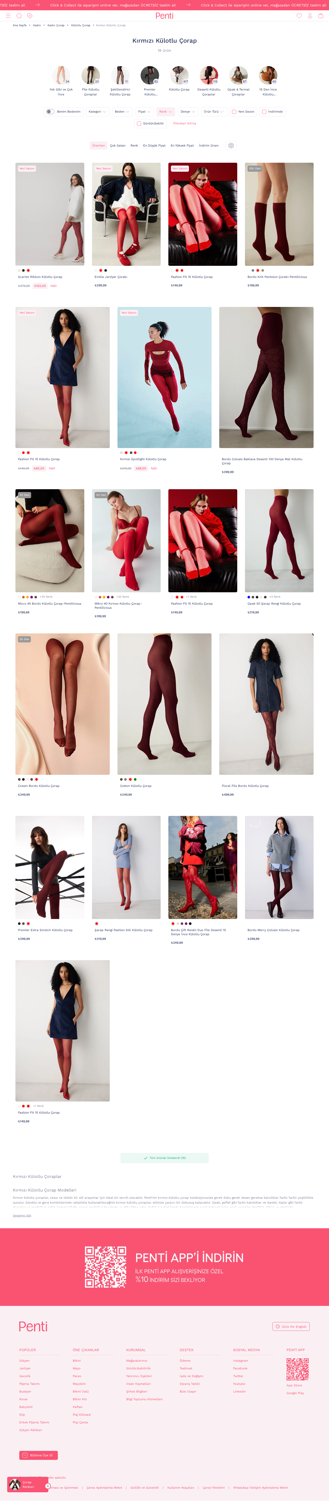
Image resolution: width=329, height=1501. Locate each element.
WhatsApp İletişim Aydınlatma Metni (260, 1487)
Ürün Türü (211, 111)
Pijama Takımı (29, 1384)
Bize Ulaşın (188, 1391)
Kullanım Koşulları (180, 1487)
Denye (185, 111)
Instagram (240, 1360)
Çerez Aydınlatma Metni (104, 1487)
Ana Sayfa (19, 25)
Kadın (37, 25)
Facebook (240, 1368)
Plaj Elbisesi (82, 1414)
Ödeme (185, 1360)
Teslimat (186, 1368)
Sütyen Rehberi (30, 1430)
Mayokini (79, 1384)
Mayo (76, 1368)
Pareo (77, 1376)
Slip (22, 1414)
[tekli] (231, 145)
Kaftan (78, 1407)
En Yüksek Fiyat (182, 145)
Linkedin (239, 1391)
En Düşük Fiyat (154, 145)
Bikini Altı (80, 1399)
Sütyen (24, 1360)
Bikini (77, 1360)
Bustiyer (25, 1391)
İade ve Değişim (191, 1376)
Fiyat (141, 111)
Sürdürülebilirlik (138, 1368)
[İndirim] (30, 16)
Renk (163, 111)
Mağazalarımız (136, 1360)
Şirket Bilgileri (136, 1391)
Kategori (95, 111)
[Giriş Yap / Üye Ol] (310, 16)
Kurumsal (136, 1350)
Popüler (27, 1350)
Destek (187, 1350)
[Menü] (8, 16)
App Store (294, 1385)
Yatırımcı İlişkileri (139, 1376)
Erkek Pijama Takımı (34, 1422)
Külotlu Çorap (80, 25)
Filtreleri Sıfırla (184, 123)
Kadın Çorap (56, 25)
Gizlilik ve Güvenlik (145, 1487)
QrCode (298, 1369)
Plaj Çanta (80, 1422)
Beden (119, 111)
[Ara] (19, 16)
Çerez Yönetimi (214, 1487)
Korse (23, 1399)
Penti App (296, 1350)
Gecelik (25, 1376)
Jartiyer (25, 1368)
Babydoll (26, 1407)
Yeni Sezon (246, 111)
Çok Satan (117, 145)
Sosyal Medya (246, 1350)
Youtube (239, 1384)
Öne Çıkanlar (86, 1350)
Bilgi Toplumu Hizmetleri (144, 1399)
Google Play (295, 1393)
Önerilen (98, 145)
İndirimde (275, 111)
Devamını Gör (22, 1215)
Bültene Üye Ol (41, 1455)
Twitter (238, 1376)
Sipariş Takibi (190, 1384)
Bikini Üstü (81, 1391)
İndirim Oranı (208, 145)
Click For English (294, 1327)
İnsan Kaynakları (138, 1384)
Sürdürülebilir (153, 123)
